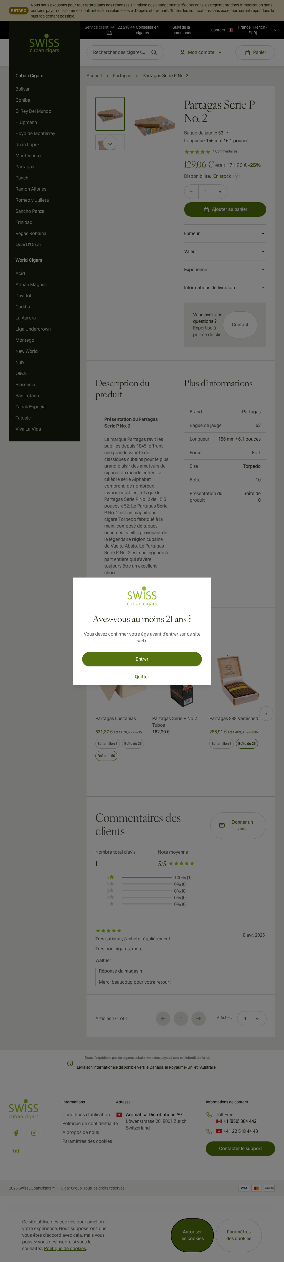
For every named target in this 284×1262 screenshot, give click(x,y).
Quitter (142, 677)
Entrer (142, 659)
